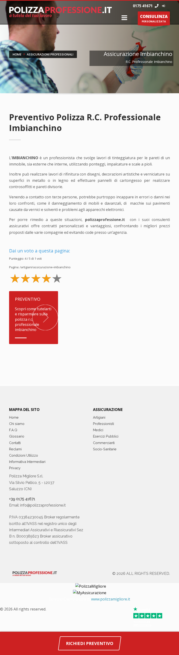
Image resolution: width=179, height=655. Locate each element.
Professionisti (103, 424)
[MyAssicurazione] (89, 592)
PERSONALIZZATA (154, 18)
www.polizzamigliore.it (110, 599)
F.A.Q (13, 430)
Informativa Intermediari (27, 462)
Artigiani (99, 417)
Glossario (16, 436)
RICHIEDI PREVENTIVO (89, 643)
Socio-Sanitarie (105, 449)
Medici (98, 430)
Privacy (15, 468)
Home (14, 417)
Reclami (15, 449)
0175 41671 (143, 5)
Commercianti (104, 443)
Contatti (15, 443)
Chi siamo (16, 424)
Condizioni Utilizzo (23, 455)
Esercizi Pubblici (105, 436)
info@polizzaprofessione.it (43, 505)
